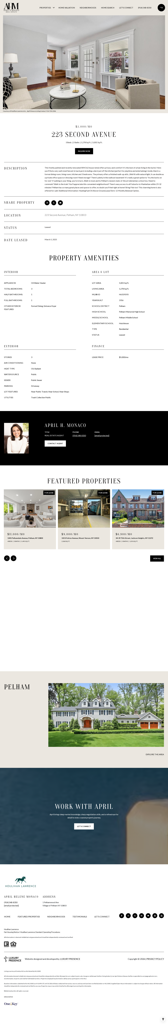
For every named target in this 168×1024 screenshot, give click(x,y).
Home (7, 916)
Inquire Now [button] (84, 151)
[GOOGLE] (154, 915)
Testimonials (79, 916)
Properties (45, 8)
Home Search (107, 8)
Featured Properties (29, 916)
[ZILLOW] (161, 915)
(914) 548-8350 (144, 8)
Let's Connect (102, 917)
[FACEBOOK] (121, 915)
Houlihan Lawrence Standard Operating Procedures (40, 932)
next (13, 558)
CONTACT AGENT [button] (55, 443)
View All (157, 558)
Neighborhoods (88, 8)
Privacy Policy (155, 959)
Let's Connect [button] (84, 826)
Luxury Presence (70, 959)
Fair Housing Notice (11, 932)
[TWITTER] (134, 915)
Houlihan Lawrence (11, 929)
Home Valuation (66, 8)
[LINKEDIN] (141, 915)
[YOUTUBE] (148, 915)
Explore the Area (155, 754)
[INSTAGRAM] (128, 915)
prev (7, 558)
